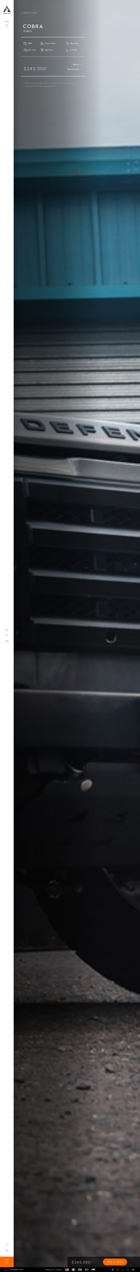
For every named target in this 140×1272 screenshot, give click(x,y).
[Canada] (73, 1269)
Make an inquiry (115, 1262)
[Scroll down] (70, 1254)
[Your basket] (7, 1251)
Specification (73, 69)
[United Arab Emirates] (93, 1269)
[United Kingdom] (80, 1269)
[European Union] (86, 1269)
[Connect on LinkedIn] (118, 1269)
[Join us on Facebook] (113, 1269)
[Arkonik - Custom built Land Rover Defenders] (7, 9)
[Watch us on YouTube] (133, 1269)
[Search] (7, 630)
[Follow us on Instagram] (128, 1269)
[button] (6, 25)
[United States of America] (67, 1269)
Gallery (76, 64)
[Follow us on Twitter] (123, 1269)
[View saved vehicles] (7, 1245)
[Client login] (7, 635)
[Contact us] (7, 641)
